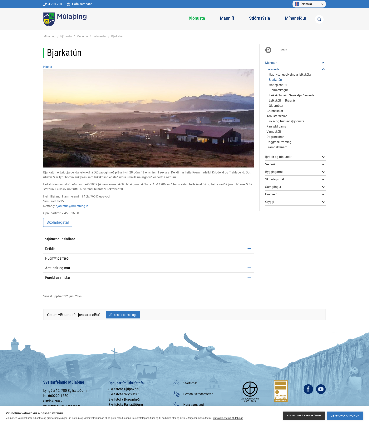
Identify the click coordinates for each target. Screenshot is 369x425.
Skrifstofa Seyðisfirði (124, 394)
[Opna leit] (319, 19)
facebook (308, 389)
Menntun (82, 36)
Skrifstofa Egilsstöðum (125, 404)
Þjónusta (66, 36)
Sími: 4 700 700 (54, 401)
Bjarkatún (117, 36)
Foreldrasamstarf (58, 277)
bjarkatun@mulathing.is (72, 206)
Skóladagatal (58, 222)
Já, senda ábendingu (123, 315)
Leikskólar (99, 36)
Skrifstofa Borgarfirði (124, 399)
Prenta (282, 50)
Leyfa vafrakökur (345, 415)
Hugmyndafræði (57, 258)
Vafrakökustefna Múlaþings (228, 418)
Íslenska (306, 4)
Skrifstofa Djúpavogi (123, 389)
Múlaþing (49, 36)
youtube (321, 389)
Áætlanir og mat (57, 268)
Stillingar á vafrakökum (304, 415)
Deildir (50, 248)
